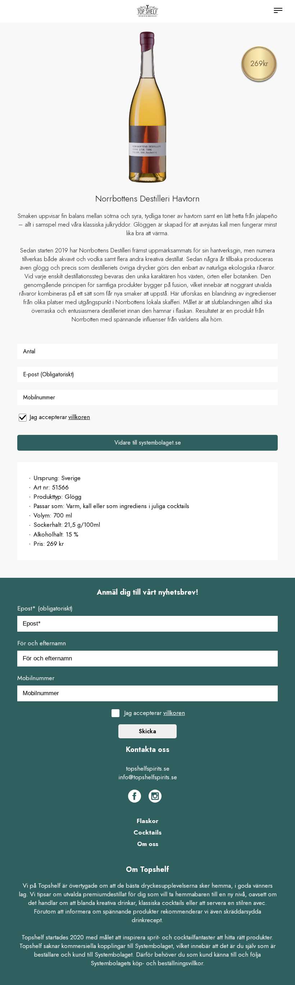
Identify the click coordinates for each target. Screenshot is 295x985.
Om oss (147, 844)
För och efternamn (41, 643)
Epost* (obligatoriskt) (45, 608)
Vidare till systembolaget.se (147, 442)
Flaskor (147, 821)
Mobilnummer (35, 678)
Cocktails (147, 832)
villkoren (79, 417)
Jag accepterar (60, 417)
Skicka (147, 731)
